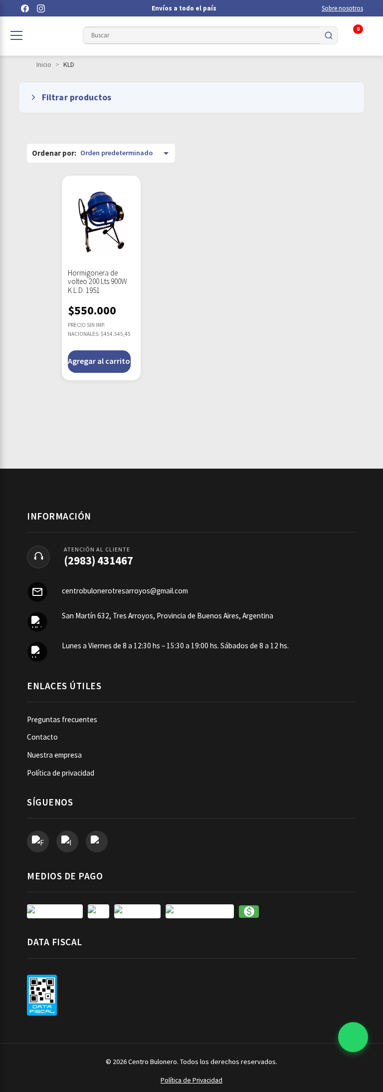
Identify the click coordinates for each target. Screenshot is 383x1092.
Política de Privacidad (191, 1080)
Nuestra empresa (54, 755)
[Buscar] (329, 35)
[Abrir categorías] (16, 35)
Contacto (42, 737)
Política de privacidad (60, 773)
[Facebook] (25, 8)
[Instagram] (41, 8)
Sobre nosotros (342, 8)
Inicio (43, 64)
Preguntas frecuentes (62, 719)
